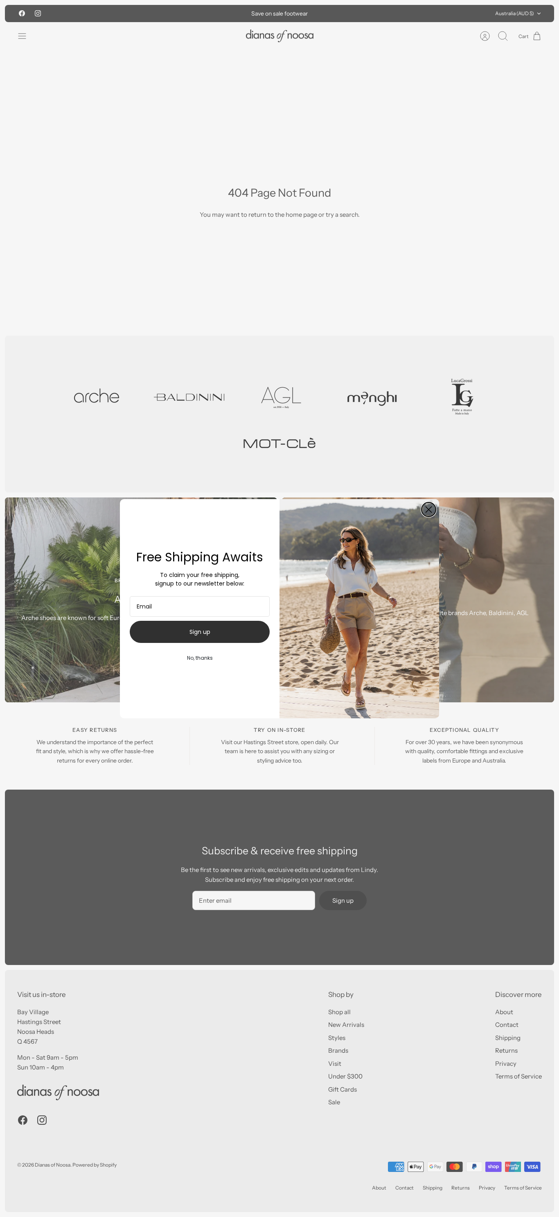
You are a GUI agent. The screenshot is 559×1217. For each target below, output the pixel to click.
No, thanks (200, 657)
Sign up (199, 632)
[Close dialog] (429, 509)
